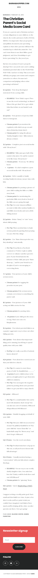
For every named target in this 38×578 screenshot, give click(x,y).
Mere (33, 574)
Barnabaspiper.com (19, 3)
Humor (26, 514)
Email (5, 536)
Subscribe (19, 547)
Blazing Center (17, 514)
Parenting (7, 516)
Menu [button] (19, 7)
